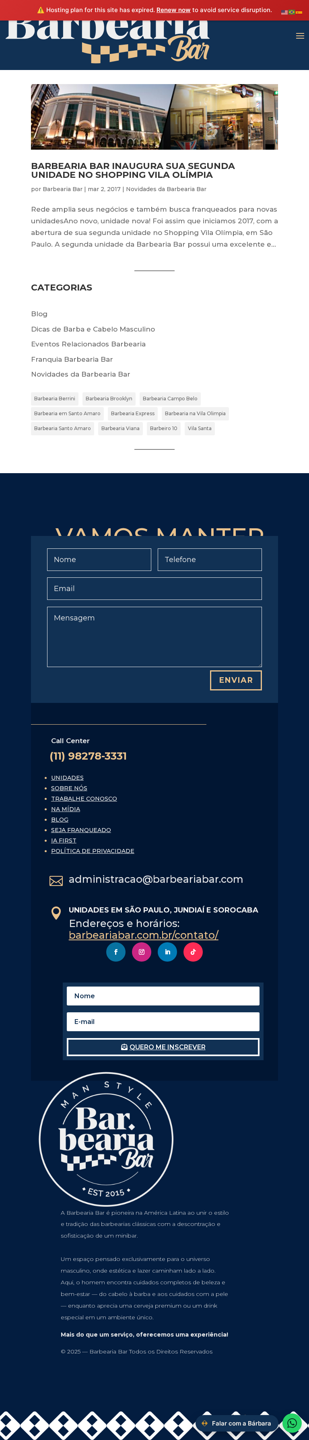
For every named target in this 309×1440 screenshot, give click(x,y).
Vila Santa (200, 428)
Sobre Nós (69, 788)
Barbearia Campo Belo (170, 399)
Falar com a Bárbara (241, 1423)
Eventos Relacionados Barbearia (88, 344)
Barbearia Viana (120, 428)
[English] (284, 12)
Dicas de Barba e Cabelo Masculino (93, 329)
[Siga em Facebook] (116, 952)
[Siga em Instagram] (141, 952)
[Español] (299, 12)
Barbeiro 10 (163, 428)
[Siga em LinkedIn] (167, 952)
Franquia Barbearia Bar (72, 359)
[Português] (292, 12)
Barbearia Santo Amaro (62, 428)
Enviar (236, 680)
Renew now (174, 10)
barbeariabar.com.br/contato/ (143, 935)
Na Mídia (65, 809)
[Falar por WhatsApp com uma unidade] (292, 1423)
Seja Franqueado (81, 830)
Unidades (67, 777)
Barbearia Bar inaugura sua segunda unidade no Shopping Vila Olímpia (133, 170)
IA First (63, 840)
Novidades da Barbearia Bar (166, 189)
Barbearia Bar (62, 189)
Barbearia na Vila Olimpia (195, 413)
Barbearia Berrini (54, 399)
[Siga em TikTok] (193, 952)
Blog (39, 314)
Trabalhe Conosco (84, 798)
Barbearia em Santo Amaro (67, 413)
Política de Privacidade (92, 851)
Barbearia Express (132, 413)
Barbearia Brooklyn (109, 399)
